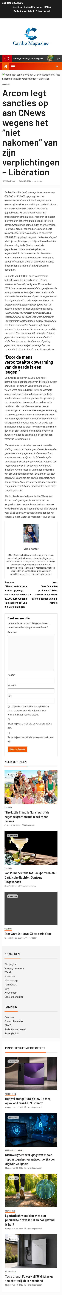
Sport (7, 988)
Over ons (17, 7)
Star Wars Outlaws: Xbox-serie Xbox (28, 934)
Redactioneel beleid (24, 11)
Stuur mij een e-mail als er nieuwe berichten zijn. (30, 739)
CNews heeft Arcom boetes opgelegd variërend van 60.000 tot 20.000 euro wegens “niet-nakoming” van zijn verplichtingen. (18, 594)
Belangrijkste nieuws (14, 1150)
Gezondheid (10, 1211)
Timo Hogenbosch (28, 886)
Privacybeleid (43, 11)
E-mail (12, 685)
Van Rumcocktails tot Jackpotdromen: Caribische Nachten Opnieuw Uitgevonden (30, 877)
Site (10, 696)
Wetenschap (11, 980)
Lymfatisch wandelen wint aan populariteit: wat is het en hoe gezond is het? (30, 1220)
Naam (11, 675)
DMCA (47, 7)
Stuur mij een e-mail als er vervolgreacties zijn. (30, 725)
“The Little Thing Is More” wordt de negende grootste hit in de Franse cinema (27, 816)
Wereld (8, 972)
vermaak (6, 84)
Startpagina (10, 964)
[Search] (57, 66)
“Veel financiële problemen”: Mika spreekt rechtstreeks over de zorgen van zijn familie (44, 592)
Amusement (11, 992)
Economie (10, 976)
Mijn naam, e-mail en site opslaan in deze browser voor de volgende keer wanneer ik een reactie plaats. (28, 710)
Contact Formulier (33, 7)
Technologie (11, 984)
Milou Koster (11, 181)
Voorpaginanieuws (14, 968)
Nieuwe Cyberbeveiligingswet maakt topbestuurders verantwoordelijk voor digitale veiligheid (30, 1159)
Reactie (12, 632)
